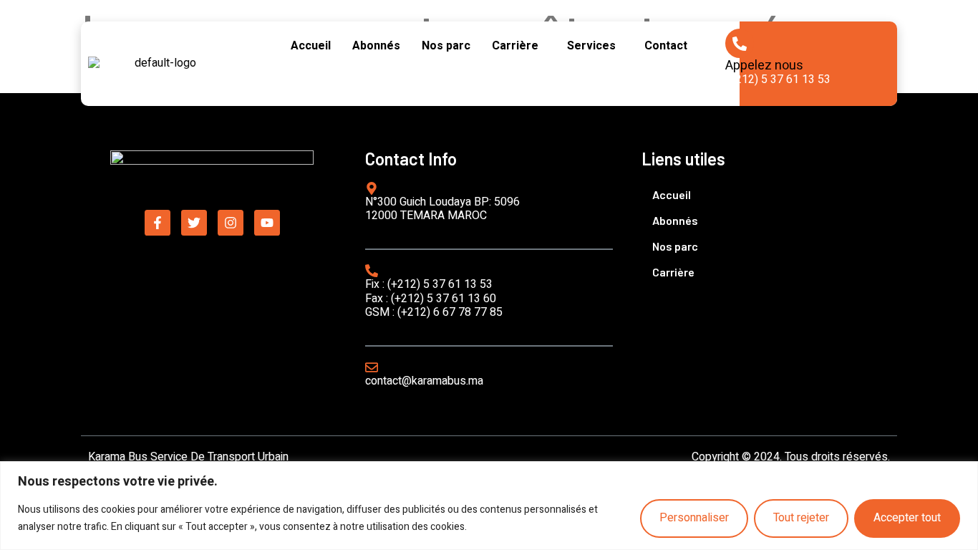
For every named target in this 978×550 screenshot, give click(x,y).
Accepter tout (907, 517)
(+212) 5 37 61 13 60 (443, 298)
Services (591, 45)
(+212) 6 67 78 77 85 (450, 312)
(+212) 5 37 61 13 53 (778, 79)
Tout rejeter (801, 517)
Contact (665, 45)
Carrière (515, 45)
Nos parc (446, 45)
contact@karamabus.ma (424, 381)
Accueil (311, 45)
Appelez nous (764, 65)
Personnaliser (694, 517)
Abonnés (376, 45)
